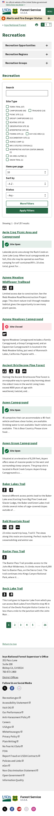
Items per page (14, 166)
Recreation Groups (16, 63)
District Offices (10, 677)
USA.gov (6, 727)
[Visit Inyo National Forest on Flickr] (19, 688)
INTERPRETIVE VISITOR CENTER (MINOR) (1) (27, 150)
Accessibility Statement (15, 702)
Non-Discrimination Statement (19, 770)
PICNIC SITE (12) (16, 114)
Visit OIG (6, 707)
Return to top (9, 643)
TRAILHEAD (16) (38, 110)
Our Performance (11, 712)
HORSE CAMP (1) (17, 141)
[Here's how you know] (27, 3)
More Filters (27, 203)
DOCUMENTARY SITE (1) (20, 137)
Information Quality (13, 780)
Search (10, 87)
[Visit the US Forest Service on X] (4, 809)
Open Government (12, 775)
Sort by (10, 178)
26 (45, 625)
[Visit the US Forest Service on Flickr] (26, 809)
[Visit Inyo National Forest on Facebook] (12, 688)
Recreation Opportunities (20, 45)
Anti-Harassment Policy (15, 717)
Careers (6, 722)
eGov (5, 765)
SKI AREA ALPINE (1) (18, 156)
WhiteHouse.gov (11, 731)
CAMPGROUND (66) (18, 110)
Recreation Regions (16, 54)
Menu (49, 11)
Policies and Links (11, 760)
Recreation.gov (10, 697)
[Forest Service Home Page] (15, 11)
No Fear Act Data (11, 746)
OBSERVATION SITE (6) (19, 126)
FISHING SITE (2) (16, 134)
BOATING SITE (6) (17, 122)
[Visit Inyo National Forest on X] (4, 688)
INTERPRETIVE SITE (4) (19, 130)
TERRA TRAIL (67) (17, 106)
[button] (36, 24)
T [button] (43, 24)
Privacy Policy (9, 736)
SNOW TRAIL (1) (16, 159)
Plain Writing (9, 741)
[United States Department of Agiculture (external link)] (7, 11)
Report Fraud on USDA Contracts (20, 756)
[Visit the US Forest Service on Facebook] (12, 809)
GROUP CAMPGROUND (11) (21, 118)
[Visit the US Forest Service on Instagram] (33, 809)
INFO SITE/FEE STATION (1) (21, 145)
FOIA (5, 751)
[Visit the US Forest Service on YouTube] (19, 809)
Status (10, 189)
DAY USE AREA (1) (37, 134)
